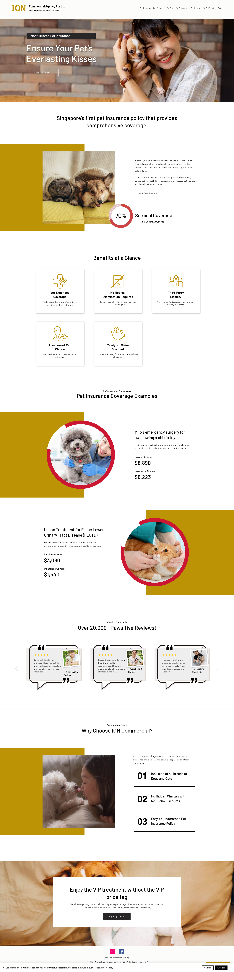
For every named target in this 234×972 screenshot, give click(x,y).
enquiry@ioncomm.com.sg (117, 957)
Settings (207, 967)
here (99, 546)
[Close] (230, 967)
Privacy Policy (107, 967)
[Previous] (16, 669)
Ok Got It (221, 967)
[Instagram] (112, 951)
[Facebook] (121, 951)
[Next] (217, 669)
